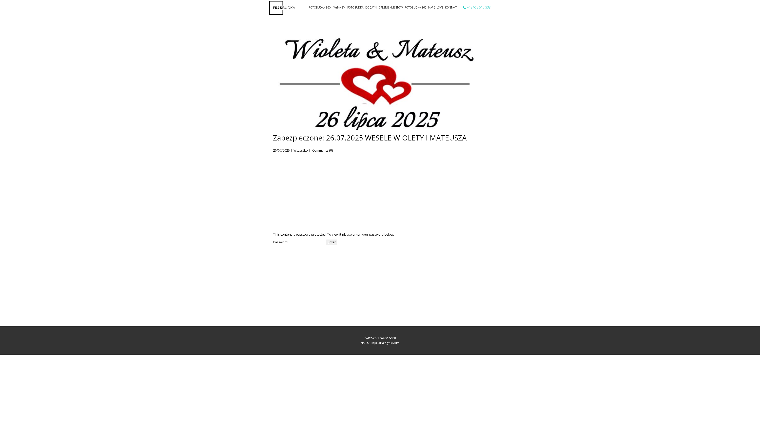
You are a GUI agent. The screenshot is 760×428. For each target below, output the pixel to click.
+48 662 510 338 (478, 7)
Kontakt (451, 7)
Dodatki (371, 7)
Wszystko (301, 150)
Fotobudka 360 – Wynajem (327, 7)
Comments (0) (322, 150)
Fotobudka (355, 7)
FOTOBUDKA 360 (415, 7)
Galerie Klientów (391, 7)
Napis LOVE (435, 7)
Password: (281, 242)
